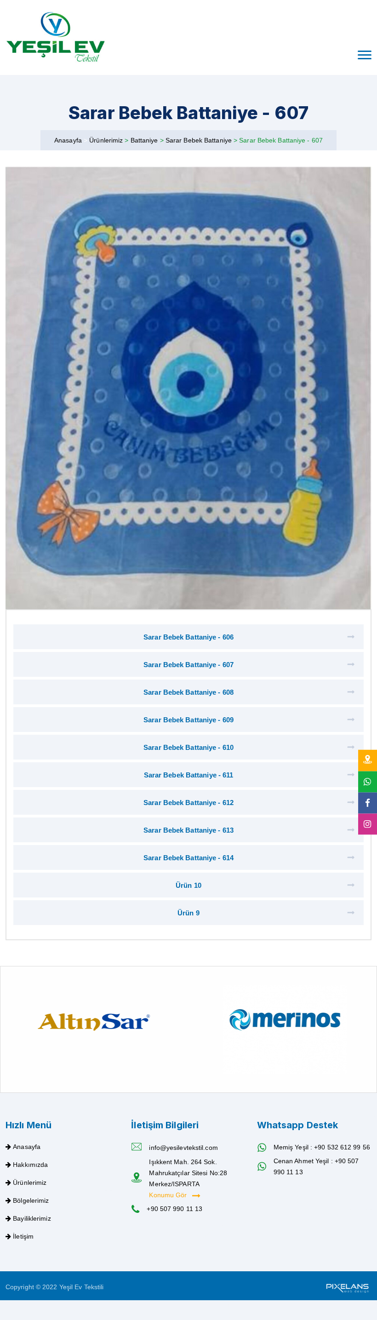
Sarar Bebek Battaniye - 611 (189, 775)
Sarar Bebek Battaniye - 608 (188, 692)
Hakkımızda (30, 1164)
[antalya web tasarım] (346, 1287)
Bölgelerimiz (31, 1200)
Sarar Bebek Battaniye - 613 (188, 830)
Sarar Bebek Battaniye (200, 140)
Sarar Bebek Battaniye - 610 (188, 747)
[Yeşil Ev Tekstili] (56, 37)
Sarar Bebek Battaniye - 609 (188, 720)
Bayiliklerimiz (32, 1218)
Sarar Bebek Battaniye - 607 (188, 665)
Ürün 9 (188, 913)
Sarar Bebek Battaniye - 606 (188, 637)
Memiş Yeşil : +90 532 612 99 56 (322, 1147)
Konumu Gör (168, 1195)
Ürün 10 (188, 885)
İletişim (23, 1236)
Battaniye (145, 140)
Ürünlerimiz (107, 140)
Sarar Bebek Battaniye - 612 (188, 802)
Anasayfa (68, 140)
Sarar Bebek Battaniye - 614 (188, 858)
